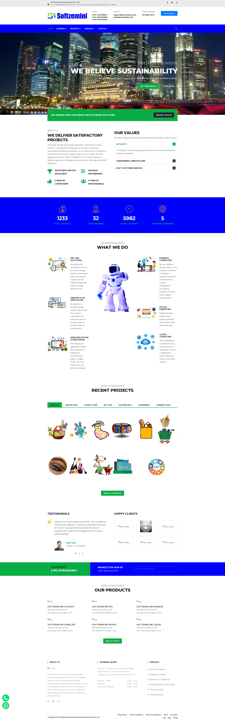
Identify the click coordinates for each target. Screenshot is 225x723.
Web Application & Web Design (79, 338)
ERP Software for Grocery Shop (151, 431)
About (166, 715)
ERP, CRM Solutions (76, 259)
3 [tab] (116, 106)
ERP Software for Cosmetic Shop (62, 467)
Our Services (101, 83)
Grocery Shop (71, 405)
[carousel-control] (5, 73)
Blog (169, 718)
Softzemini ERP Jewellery (61, 625)
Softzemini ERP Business (150, 607)
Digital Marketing (165, 308)
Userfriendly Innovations (130, 161)
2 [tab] (112, 106)
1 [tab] (109, 106)
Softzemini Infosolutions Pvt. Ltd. (88, 717)
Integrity (121, 144)
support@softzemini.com (124, 15)
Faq (164, 718)
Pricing (175, 718)
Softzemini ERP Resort (104, 625)
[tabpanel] (112, 74)
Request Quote (164, 115)
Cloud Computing (165, 335)
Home (50, 29)
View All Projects (112, 493)
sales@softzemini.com (123, 17)
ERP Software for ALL (153, 465)
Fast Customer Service (129, 168)
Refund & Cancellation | (154, 715)
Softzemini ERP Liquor (149, 625)
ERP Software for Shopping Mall (106, 467)
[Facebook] (167, 2)
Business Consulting (165, 259)
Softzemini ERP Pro (102, 607)
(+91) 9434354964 (99, 17)
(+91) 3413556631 (99, 15)
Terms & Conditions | (136, 715)
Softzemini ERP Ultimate (60, 607)
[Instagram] (177, 2)
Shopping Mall (125, 405)
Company (61, 29)
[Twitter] (172, 2)
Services (88, 29)
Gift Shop (108, 405)
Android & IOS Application (77, 299)
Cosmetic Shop (90, 405)
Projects (75, 29)
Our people (174, 715)
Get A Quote (169, 13)
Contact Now (122, 83)
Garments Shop (163, 405)
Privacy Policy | (122, 715)
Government (144, 405)
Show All (54, 405)
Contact (102, 29)
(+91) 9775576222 (99, 19)
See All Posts (113, 641)
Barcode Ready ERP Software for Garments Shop (111, 433)
